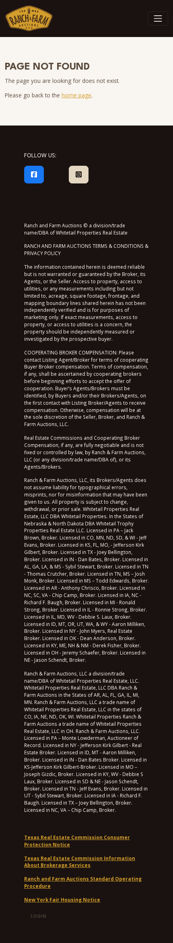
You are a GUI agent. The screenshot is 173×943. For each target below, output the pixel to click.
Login (38, 916)
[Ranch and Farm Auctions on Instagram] (79, 174)
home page (76, 95)
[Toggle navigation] (158, 18)
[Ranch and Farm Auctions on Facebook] (34, 174)
